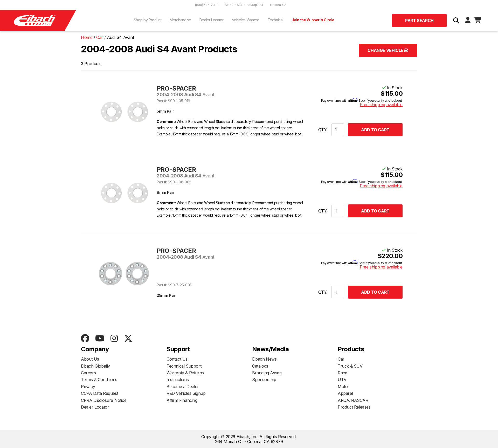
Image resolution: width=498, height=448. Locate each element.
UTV (342, 379)
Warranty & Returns (185, 372)
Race (342, 372)
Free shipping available (381, 104)
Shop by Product (148, 20)
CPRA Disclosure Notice (103, 400)
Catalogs (260, 366)
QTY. (322, 129)
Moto (343, 386)
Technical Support (184, 366)
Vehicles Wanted (245, 20)
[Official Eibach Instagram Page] (113, 338)
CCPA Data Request (99, 393)
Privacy (88, 386)
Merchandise (180, 20)
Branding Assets (267, 372)
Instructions (178, 379)
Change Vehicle (386, 50)
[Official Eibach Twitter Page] (128, 338)
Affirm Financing (182, 400)
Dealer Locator (211, 20)
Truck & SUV (350, 366)
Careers (88, 372)
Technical (275, 20)
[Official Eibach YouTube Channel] (99, 338)
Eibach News (264, 359)
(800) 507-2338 (207, 5)
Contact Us (177, 359)
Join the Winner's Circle (313, 20)
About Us (90, 359)
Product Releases (354, 407)
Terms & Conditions (99, 379)
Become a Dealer (183, 386)
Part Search (419, 20)
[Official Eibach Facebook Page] (85, 338)
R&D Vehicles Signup (186, 393)
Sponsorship (264, 379)
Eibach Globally (95, 366)
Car (341, 359)
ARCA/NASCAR (353, 400)
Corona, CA (278, 5)
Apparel (345, 393)
